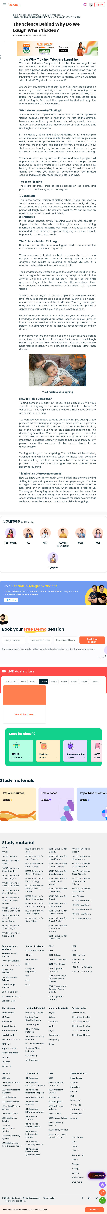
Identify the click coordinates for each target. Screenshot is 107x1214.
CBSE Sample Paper (58, 959)
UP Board (6, 1061)
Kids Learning (31, 1055)
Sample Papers (32, 1024)
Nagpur (75, 1146)
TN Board (6, 1057)
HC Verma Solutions (11, 961)
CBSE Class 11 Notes (81, 1021)
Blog (15, 15)
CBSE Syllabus (55, 955)
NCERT (5, 852)
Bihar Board (7, 1021)
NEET (27, 964)
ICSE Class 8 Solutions (82, 971)
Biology (52, 1017)
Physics (52, 1012)
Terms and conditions (15, 1201)
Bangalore (75, 1087)
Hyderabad (75, 1100)
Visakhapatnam (77, 1109)
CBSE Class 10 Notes (81, 1026)
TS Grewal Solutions (11, 996)
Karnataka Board (9, 1030)
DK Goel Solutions (10, 992)
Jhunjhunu (77, 1182)
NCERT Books (78, 896)
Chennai (74, 1082)
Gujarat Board (8, 1026)
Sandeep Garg (8, 1001)
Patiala (73, 1091)
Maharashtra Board (11, 1039)
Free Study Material (34, 1012)
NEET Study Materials (35, 1043)
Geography (54, 1039)
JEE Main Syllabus (10, 1113)
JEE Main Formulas (10, 1101)
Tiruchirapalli (76, 1113)
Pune (74, 1141)
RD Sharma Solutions (11, 965)
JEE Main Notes (9, 1097)
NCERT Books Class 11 (81, 905)
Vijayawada (75, 1105)
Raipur (75, 1159)
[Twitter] (97, 1198)
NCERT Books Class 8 (81, 918)
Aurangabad (78, 1155)
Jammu (75, 1173)
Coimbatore (77, 1137)
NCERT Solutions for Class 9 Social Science (58, 928)
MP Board (6, 1044)
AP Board (6, 1017)
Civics (51, 1044)
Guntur (75, 1150)
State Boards (8, 1012)
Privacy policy (49, 1198)
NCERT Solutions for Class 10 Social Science (58, 881)
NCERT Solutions (9, 856)
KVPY (27, 980)
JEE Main (29, 955)
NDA (27, 975)
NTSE (27, 984)
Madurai (74, 1118)
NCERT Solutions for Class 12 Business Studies (11, 900)
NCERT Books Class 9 (81, 914)
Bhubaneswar (78, 1177)
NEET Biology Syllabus (58, 1130)
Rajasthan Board (9, 1048)
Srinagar (76, 1168)
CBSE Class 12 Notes (81, 1017)
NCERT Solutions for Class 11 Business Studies (34, 888)
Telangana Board (10, 1053)
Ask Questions (32, 1060)
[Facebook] (82, 1198)
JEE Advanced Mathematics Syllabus (31, 1134)
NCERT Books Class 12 (81, 900)
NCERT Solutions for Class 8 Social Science (81, 881)
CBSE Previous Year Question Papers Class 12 (57, 978)
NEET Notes (54, 1097)
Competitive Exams (34, 950)
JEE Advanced (31, 959)
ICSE (74, 950)
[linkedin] (89, 1198)
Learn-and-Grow (29, 15)
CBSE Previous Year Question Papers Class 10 (57, 989)
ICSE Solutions (78, 955)
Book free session (92, 640)
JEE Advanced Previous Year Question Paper (32, 1152)
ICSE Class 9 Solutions (82, 967)
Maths (51, 1026)
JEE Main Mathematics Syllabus (8, 1128)
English (52, 1030)
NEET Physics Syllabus (58, 1118)
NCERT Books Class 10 (82, 909)
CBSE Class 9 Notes (81, 1030)
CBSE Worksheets (57, 964)
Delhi (72, 1096)
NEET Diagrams (56, 1101)
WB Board (6, 1066)
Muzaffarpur (76, 1078)
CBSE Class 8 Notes (81, 1035)
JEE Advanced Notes (34, 1097)
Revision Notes (78, 1012)
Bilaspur (75, 1164)
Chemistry (53, 1021)
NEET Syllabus (55, 1113)
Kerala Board (8, 1035)
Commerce (54, 1035)
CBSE (51, 950)
